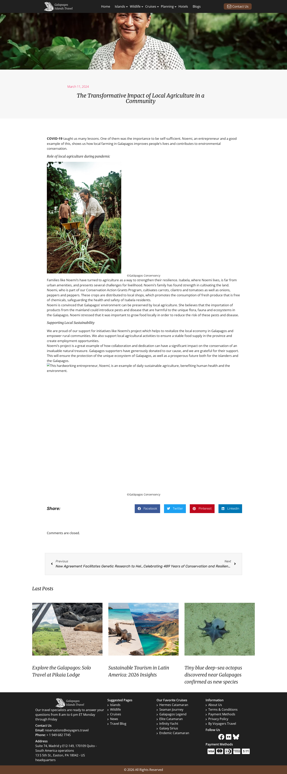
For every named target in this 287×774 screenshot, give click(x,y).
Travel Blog (118, 723)
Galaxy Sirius (168, 728)
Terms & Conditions (223, 709)
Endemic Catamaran (174, 733)
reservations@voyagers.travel (67, 730)
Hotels (183, 6)
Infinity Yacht (168, 723)
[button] (147, 508)
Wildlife (135, 6)
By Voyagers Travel (222, 723)
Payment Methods (221, 714)
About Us (215, 705)
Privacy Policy (218, 719)
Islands (120, 6)
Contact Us (240, 6)
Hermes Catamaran (173, 705)
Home (105, 6)
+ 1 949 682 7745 (58, 735)
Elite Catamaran (171, 719)
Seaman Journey (171, 709)
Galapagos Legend (172, 714)
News (114, 719)
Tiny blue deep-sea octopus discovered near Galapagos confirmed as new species (213, 675)
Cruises (150, 6)
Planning (167, 6)
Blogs (197, 6)
